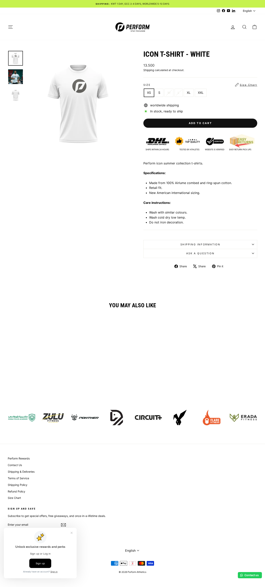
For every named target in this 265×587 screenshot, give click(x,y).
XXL (201, 93)
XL (189, 93)
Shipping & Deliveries (21, 471)
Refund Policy (16, 491)
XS (149, 93)
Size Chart (14, 497)
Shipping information (200, 244)
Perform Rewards (19, 458)
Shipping (148, 70)
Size (200, 84)
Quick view (37, 373)
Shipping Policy (17, 484)
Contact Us (15, 465)
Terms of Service (18, 478)
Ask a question (200, 253)
